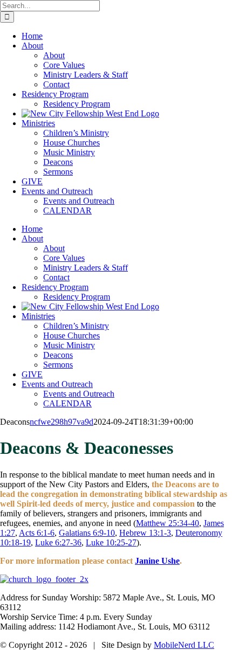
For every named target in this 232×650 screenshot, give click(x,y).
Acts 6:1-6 (36, 532)
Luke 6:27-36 (58, 542)
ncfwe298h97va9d (61, 421)
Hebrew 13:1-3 (145, 532)
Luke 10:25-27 (111, 542)
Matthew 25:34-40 (167, 523)
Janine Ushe (157, 560)
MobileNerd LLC (184, 644)
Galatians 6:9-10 (87, 532)
